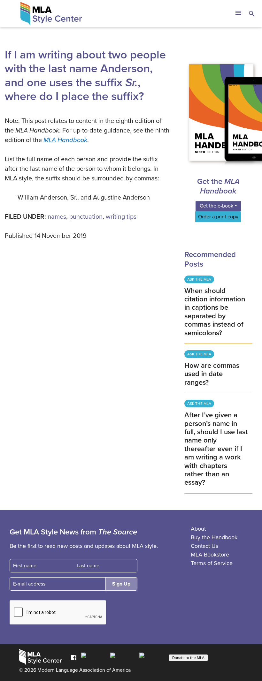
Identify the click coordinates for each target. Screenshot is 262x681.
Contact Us (204, 545)
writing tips (121, 217)
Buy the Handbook (214, 537)
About (198, 528)
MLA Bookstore (210, 554)
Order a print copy (218, 217)
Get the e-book (216, 206)
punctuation (86, 217)
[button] (238, 13)
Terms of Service (212, 563)
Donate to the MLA (188, 657)
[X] (123, 657)
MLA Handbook (65, 140)
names (57, 217)
